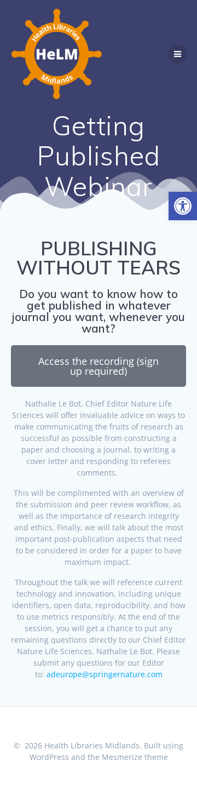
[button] (183, 206)
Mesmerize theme (135, 757)
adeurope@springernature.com (105, 674)
